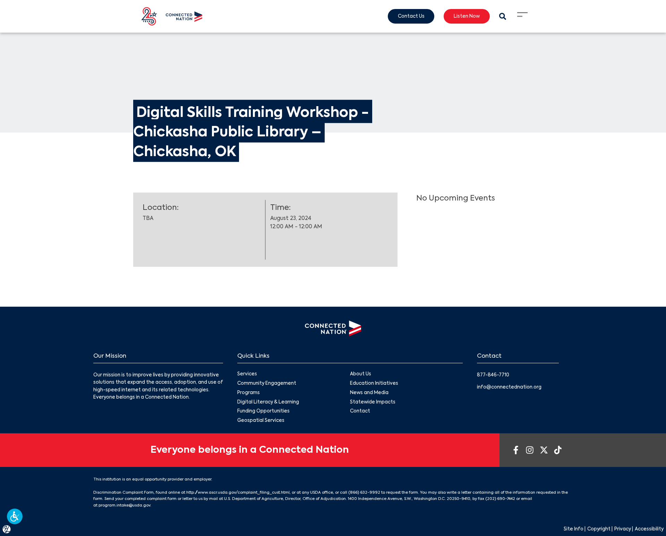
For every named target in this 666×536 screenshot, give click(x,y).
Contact (360, 411)
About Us (360, 374)
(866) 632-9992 (364, 493)
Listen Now (467, 16)
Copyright (598, 529)
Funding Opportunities (263, 411)
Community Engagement (266, 383)
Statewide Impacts (372, 402)
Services (247, 374)
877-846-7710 (493, 375)
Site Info (573, 529)
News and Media (369, 393)
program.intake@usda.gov (124, 505)
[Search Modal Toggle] (502, 16)
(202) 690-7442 (500, 499)
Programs (248, 393)
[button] (15, 516)
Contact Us (411, 16)
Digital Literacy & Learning (268, 402)
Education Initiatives (374, 383)
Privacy (622, 529)
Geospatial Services (260, 420)
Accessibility (649, 529)
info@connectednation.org (509, 387)
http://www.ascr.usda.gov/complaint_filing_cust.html (238, 493)
